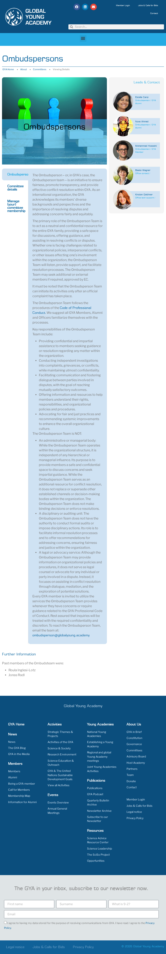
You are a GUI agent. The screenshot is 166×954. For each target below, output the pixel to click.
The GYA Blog (17, 748)
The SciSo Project (98, 854)
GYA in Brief (134, 732)
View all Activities (58, 785)
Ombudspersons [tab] (17, 174)
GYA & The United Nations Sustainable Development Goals (60, 775)
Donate (131, 781)
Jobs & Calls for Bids (148, 5)
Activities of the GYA (60, 742)
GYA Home (8, 69)
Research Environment (62, 754)
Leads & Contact (147, 82)
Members (14, 771)
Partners (132, 768)
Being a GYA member (21, 783)
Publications (94, 788)
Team (130, 775)
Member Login (123, 5)
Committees (39, 69)
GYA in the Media (19, 754)
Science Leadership (99, 848)
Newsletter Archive (99, 810)
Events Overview (58, 802)
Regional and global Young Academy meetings (99, 756)
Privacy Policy (135, 818)
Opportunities (95, 860)
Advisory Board (136, 756)
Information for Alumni (22, 802)
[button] (76, 7)
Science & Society (59, 748)
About (23, 69)
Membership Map (19, 795)
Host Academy (136, 762)
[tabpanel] (67, 406)
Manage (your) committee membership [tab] (16, 206)
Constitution (134, 738)
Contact (154, 13)
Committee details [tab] (15, 188)
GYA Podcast (95, 794)
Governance (134, 744)
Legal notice (134, 811)
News (11, 741)
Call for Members (19, 789)
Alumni (12, 777)
